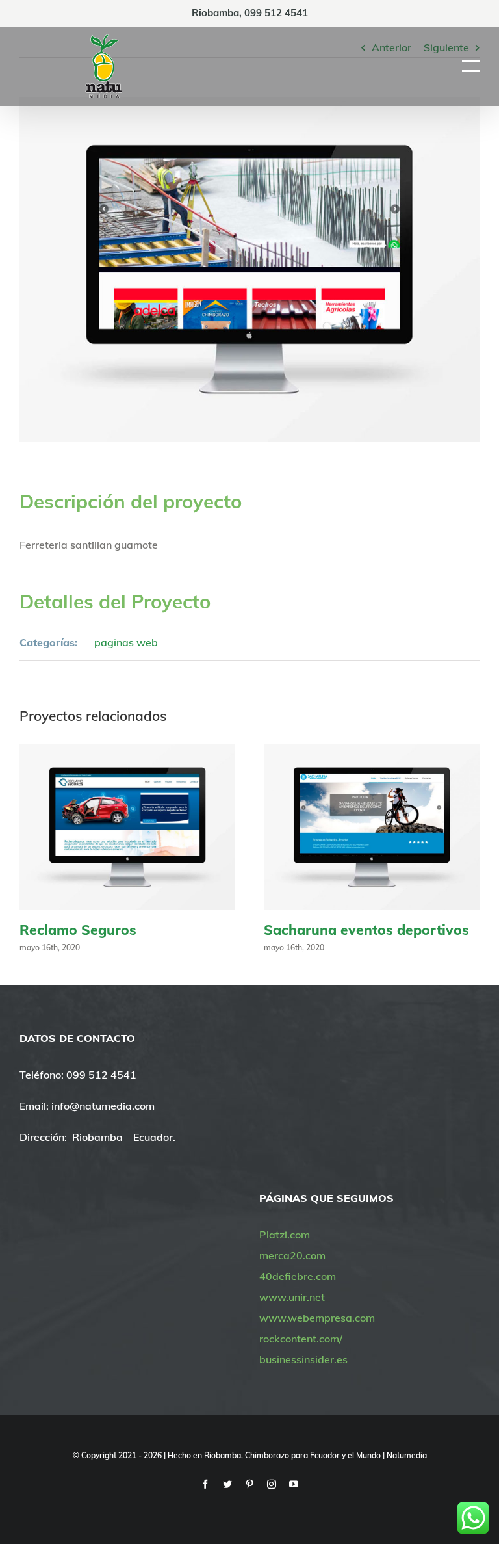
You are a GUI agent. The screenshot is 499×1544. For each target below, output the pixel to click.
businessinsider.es (303, 1359)
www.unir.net (292, 1296)
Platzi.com (284, 1234)
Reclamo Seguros (77, 929)
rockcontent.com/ (300, 1338)
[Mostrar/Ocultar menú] (471, 65)
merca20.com (292, 1255)
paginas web (126, 642)
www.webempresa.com (317, 1317)
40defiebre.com (297, 1276)
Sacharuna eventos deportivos (366, 929)
